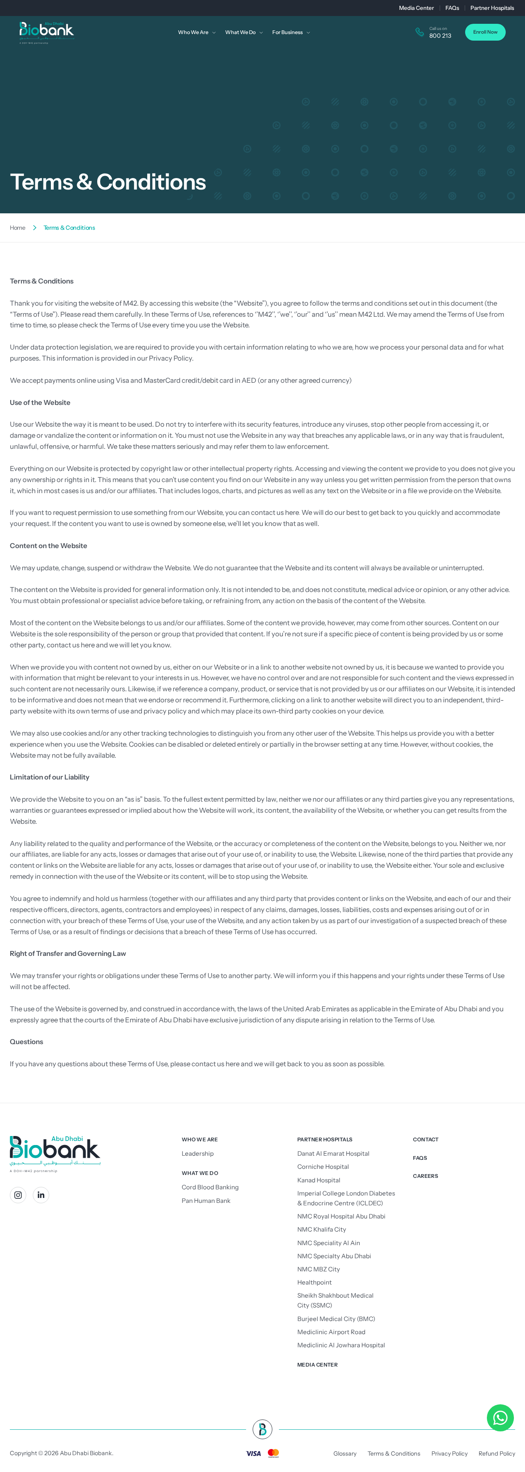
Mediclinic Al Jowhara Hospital (341, 1345)
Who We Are (200, 1139)
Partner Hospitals (492, 8)
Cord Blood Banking (210, 1187)
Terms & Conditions (394, 1453)
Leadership (198, 1153)
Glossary (344, 1453)
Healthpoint (314, 1282)
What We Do (200, 1173)
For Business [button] (287, 32)
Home (17, 228)
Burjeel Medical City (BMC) (336, 1319)
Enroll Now (485, 32)
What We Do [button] (240, 32)
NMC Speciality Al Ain (328, 1243)
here (292, 512)
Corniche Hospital (323, 1166)
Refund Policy (497, 1453)
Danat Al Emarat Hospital (333, 1153)
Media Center (416, 8)
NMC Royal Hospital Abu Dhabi (341, 1216)
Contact (425, 1139)
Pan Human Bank (206, 1201)
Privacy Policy (170, 358)
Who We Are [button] (193, 32)
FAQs (452, 8)
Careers (425, 1176)
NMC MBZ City (318, 1269)
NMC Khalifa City (321, 1229)
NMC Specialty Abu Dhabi (334, 1256)
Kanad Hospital (318, 1180)
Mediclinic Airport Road (331, 1332)
